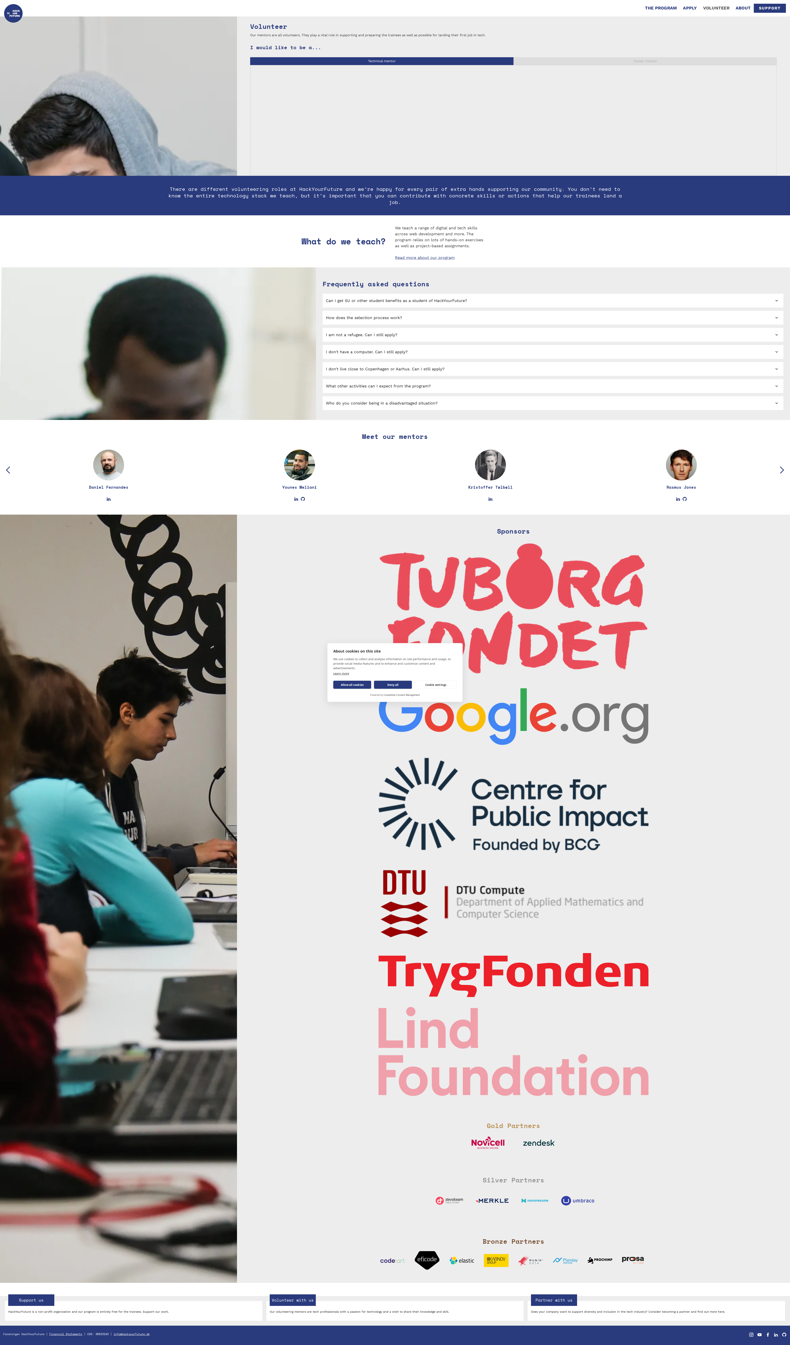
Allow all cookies (352, 685)
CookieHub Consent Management (402, 694)
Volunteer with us (293, 1300)
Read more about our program (425, 257)
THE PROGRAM (661, 8)
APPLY (690, 8)
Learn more (341, 673)
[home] (13, 8)
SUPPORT (770, 8)
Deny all (393, 685)
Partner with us (554, 1300)
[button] (8, 480)
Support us (31, 1300)
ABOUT (743, 8)
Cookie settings (435, 685)
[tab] (382, 61)
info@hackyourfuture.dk (132, 1334)
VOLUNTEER (716, 8)
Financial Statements (65, 1334)
